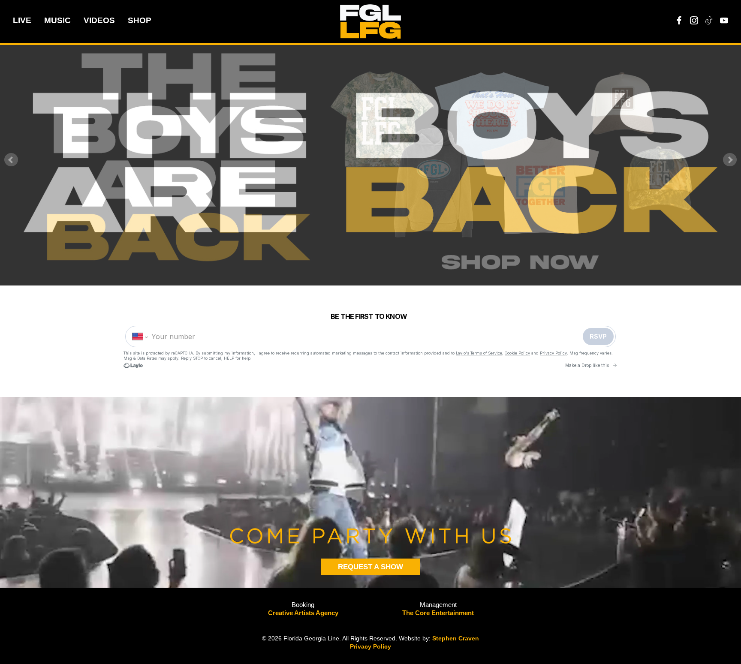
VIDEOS (99, 20)
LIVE (22, 20)
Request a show (370, 567)
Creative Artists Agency (303, 612)
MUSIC (57, 20)
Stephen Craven (455, 638)
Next (730, 160)
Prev (11, 160)
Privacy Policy (370, 646)
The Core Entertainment (438, 612)
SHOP (139, 20)
